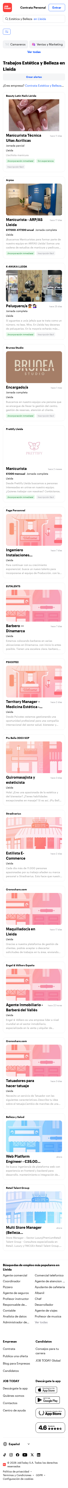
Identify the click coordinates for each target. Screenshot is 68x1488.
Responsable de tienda (14, 1305)
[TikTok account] (4, 1454)
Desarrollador (44, 1304)
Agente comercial (15, 1275)
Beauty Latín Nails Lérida (21, 95)
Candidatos (11, 1370)
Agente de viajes (46, 1310)
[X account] (32, 1454)
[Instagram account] (11, 1454)
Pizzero (8, 1287)
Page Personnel (15, 510)
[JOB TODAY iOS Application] (46, 1389)
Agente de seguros (16, 1293)
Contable (9, 1310)
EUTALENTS (13, 586)
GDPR (39, 1475)
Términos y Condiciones (17, 1475)
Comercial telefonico (49, 1275)
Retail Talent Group (17, 1187)
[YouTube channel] (24, 1454)
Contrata (9, 1348)
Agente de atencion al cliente (50, 1281)
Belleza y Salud (15, 1116)
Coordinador (11, 1281)
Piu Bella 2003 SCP (17, 737)
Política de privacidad (16, 1471)
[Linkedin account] (38, 1454)
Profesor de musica (48, 1316)
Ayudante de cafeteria (50, 1287)
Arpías (10, 180)
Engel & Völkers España (20, 965)
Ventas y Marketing (50, 44)
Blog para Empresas (16, 1363)
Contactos (10, 1403)
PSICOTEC (12, 662)
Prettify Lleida (14, 429)
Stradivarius (13, 813)
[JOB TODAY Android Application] (48, 1400)
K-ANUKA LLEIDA (16, 266)
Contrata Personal (33, 7)
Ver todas (34, 51)
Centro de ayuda (14, 1410)
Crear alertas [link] (34, 76)
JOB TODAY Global (48, 1360)
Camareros (18, 44)
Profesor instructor (16, 1298)
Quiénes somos (13, 1395)
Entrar (56, 7)
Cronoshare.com (16, 889)
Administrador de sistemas (15, 1322)
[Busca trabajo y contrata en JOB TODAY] (7, 7)
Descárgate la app (15, 1388)
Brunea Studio (15, 347)
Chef (38, 1298)
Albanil (39, 1293)
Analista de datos (15, 1316)
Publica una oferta (15, 1356)
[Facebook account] (17, 1454)
